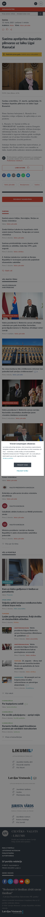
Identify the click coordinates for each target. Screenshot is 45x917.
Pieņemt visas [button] (22, 465)
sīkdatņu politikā (8, 458)
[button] (23, 471)
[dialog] (22, 458)
